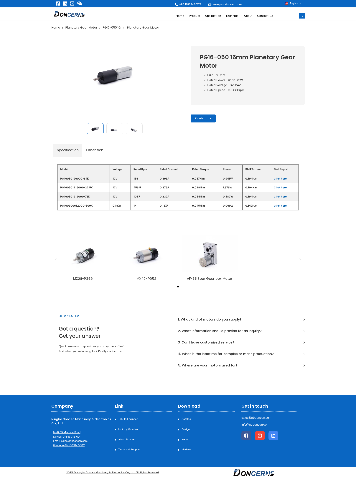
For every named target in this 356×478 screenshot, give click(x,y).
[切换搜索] (302, 16)
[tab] (67, 150)
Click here (280, 178)
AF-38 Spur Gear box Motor (209, 278)
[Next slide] (300, 259)
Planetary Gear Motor (81, 27)
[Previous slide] (56, 259)
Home (180, 16)
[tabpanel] (178, 187)
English (294, 3)
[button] (95, 128)
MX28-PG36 (83, 278)
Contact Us (265, 16)
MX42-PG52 (146, 278)
